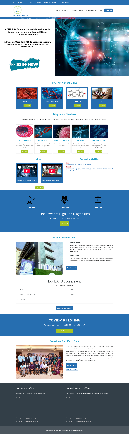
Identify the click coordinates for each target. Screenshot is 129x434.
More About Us (71, 268)
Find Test (27, 105)
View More (39, 188)
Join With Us (65, 3)
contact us (64, 224)
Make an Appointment (64, 308)
